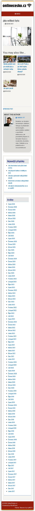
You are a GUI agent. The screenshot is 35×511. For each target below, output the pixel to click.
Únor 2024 (11, 273)
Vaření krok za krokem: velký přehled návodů (18, 182)
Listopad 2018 (12, 428)
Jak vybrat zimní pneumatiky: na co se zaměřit (18, 187)
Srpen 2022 (11, 319)
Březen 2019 (11, 416)
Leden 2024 (11, 276)
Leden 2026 (11, 224)
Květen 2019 (11, 411)
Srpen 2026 (11, 204)
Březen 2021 (11, 353)
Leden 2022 (11, 333)
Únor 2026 (11, 221)
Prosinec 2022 (12, 307)
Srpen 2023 (11, 287)
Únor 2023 (11, 302)
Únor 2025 (11, 250)
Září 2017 (10, 468)
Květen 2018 (11, 445)
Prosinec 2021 (12, 336)
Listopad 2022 (12, 310)
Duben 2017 (11, 483)
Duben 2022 (11, 327)
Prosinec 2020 (12, 362)
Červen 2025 (11, 244)
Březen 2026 (11, 218)
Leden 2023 (11, 304)
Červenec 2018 (12, 439)
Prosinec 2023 (12, 279)
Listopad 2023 (12, 281)
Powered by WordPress (9, 505)
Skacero (22, 508)
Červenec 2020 (12, 373)
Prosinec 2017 (12, 460)
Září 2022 (11, 316)
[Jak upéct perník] (10, 83)
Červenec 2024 (12, 258)
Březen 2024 (11, 270)
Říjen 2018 (11, 431)
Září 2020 (11, 368)
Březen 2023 (11, 299)
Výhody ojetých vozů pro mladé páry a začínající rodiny (9, 66)
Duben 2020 (11, 382)
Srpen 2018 (11, 437)
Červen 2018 (11, 442)
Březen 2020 (11, 385)
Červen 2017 (11, 477)
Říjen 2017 (11, 465)
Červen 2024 (11, 261)
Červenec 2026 (12, 207)
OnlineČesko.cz (12, 503)
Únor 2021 (11, 356)
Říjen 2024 (11, 253)
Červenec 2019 (12, 405)
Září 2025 (11, 236)
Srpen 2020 (11, 370)
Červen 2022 (11, 325)
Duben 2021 (11, 350)
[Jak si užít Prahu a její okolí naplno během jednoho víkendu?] (24, 59)
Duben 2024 (11, 267)
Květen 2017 (11, 480)
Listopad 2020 (12, 365)
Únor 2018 (11, 454)
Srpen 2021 (11, 345)
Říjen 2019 (11, 396)
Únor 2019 (11, 419)
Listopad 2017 (12, 462)
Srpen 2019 (11, 402)
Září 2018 (11, 434)
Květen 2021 (11, 348)
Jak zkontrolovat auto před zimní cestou (17, 166)
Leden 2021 (11, 359)
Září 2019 (11, 399)
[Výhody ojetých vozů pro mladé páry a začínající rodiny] (10, 59)
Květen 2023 (11, 293)
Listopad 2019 (12, 393)
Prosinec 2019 (12, 391)
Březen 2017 (11, 485)
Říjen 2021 (11, 342)
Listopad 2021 (12, 339)
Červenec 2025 (12, 241)
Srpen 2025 (11, 238)
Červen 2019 (11, 408)
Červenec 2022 (12, 322)
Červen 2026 (11, 210)
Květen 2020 (11, 379)
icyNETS (30, 508)
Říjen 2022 (11, 313)
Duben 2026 (11, 215)
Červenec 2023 (12, 290)
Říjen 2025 (11, 233)
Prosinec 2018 (12, 425)
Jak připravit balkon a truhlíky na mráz (17, 171)
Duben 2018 (11, 448)
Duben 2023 (11, 296)
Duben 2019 (11, 414)
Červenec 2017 (12, 474)
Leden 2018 (11, 457)
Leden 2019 (11, 422)
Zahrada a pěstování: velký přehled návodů (17, 177)
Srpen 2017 (11, 471)
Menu (18, 14)
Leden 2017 (11, 491)
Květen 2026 (11, 213)
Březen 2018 (11, 451)
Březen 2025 (11, 247)
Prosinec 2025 (12, 227)
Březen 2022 (11, 330)
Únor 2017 (11, 488)
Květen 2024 (11, 264)
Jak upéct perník (8, 88)
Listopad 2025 (12, 230)
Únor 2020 (11, 388)
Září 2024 (11, 256)
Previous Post (8, 109)
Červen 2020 (11, 376)
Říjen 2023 (11, 284)
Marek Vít (21, 118)
